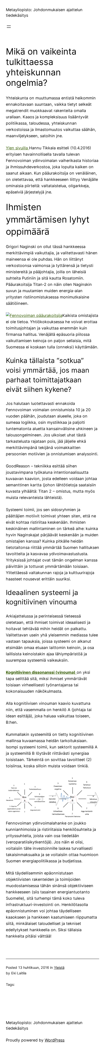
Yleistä (59, 967)
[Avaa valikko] (9, 27)
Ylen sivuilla (17, 147)
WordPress (54, 1040)
